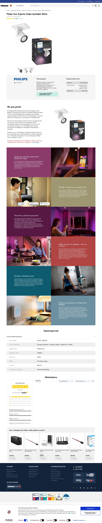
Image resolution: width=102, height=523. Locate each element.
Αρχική (8, 10)
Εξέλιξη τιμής (20, 18)
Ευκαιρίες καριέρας (11, 471)
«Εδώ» (69, 513)
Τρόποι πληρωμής (33, 471)
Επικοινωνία (54, 469)
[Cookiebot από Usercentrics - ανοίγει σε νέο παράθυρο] (9, 520)
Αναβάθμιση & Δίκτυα (15, 10)
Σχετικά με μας (10, 469)
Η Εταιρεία (9, 473)
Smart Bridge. (35, 142)
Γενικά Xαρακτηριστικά (51, 336)
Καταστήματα (82, 1)
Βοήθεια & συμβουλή (56, 473)
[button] (8, 446)
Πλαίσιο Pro (98, 1)
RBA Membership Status (12, 476)
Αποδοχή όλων (90, 508)
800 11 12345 (78, 469)
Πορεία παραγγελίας (56, 475)
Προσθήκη (12, 458)
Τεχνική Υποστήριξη (55, 471)
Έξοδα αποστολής (33, 475)
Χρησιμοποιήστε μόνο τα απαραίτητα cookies (90, 513)
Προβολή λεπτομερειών (79, 520)
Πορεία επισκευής (55, 476)
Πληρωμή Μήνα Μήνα (34, 473)
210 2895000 (79, 467)
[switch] (42, 520)
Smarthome (28, 10)
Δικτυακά (23, 10)
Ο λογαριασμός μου (33, 469)
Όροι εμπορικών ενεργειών (57, 478)
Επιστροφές (31, 476)
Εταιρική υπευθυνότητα (12, 475)
